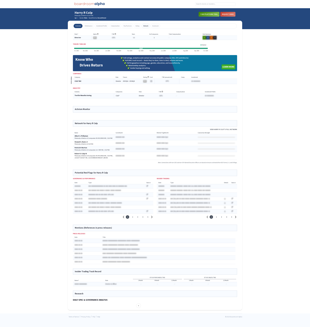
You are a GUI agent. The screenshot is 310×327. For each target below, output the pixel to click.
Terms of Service (74, 317)
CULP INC (78, 81)
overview (78, 26)
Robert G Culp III (81, 154)
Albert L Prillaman (81, 136)
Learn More (228, 66)
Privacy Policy (85, 317)
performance (88, 26)
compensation (115, 26)
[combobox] (215, 4)
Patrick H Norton (81, 148)
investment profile (101, 26)
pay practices (128, 26)
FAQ (94, 317)
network (145, 26)
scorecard (155, 26)
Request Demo (228, 14)
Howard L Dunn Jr (81, 142)
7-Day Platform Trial (209, 14)
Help (98, 317)
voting (137, 26)
